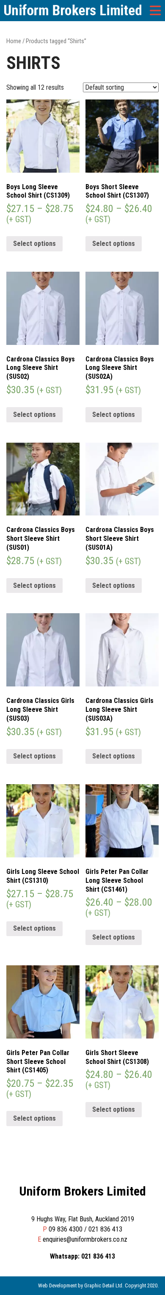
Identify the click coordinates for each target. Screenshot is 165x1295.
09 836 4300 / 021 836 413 (85, 1229)
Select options (34, 244)
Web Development (57, 1285)
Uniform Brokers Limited (82, 1191)
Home (13, 41)
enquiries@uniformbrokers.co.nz (85, 1239)
